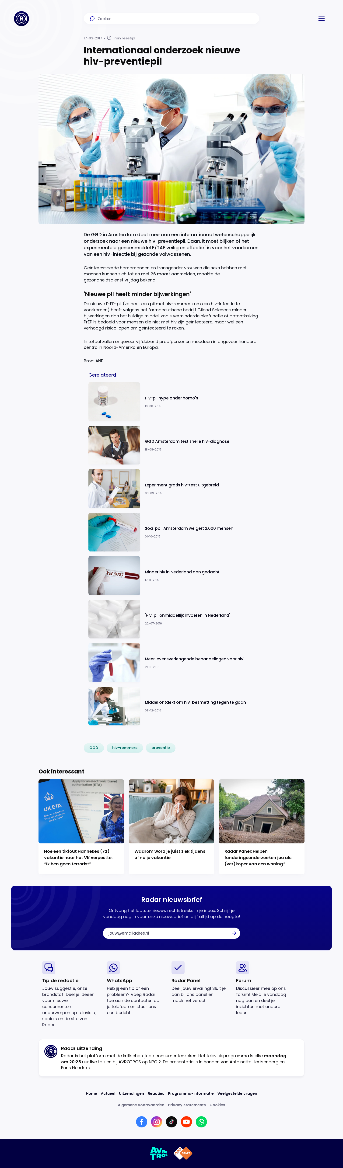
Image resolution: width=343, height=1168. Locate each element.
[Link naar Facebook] (141, 1121)
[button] (321, 18)
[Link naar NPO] (183, 1153)
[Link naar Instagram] (156, 1121)
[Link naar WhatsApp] (201, 1121)
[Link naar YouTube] (186, 1121)
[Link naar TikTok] (171, 1121)
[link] (94, 747)
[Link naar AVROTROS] (159, 1153)
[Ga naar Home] (21, 18)
